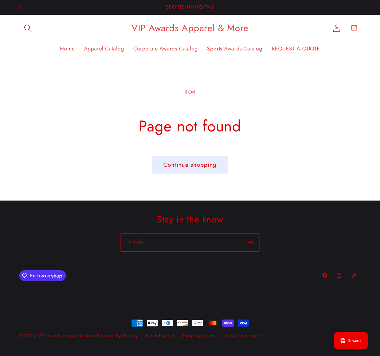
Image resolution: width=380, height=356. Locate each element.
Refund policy (160, 335)
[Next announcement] (360, 7)
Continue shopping (189, 164)
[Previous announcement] (20, 7)
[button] (27, 28)
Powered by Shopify (117, 336)
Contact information (242, 335)
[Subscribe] (250, 242)
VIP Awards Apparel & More (66, 336)
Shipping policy (198, 335)
